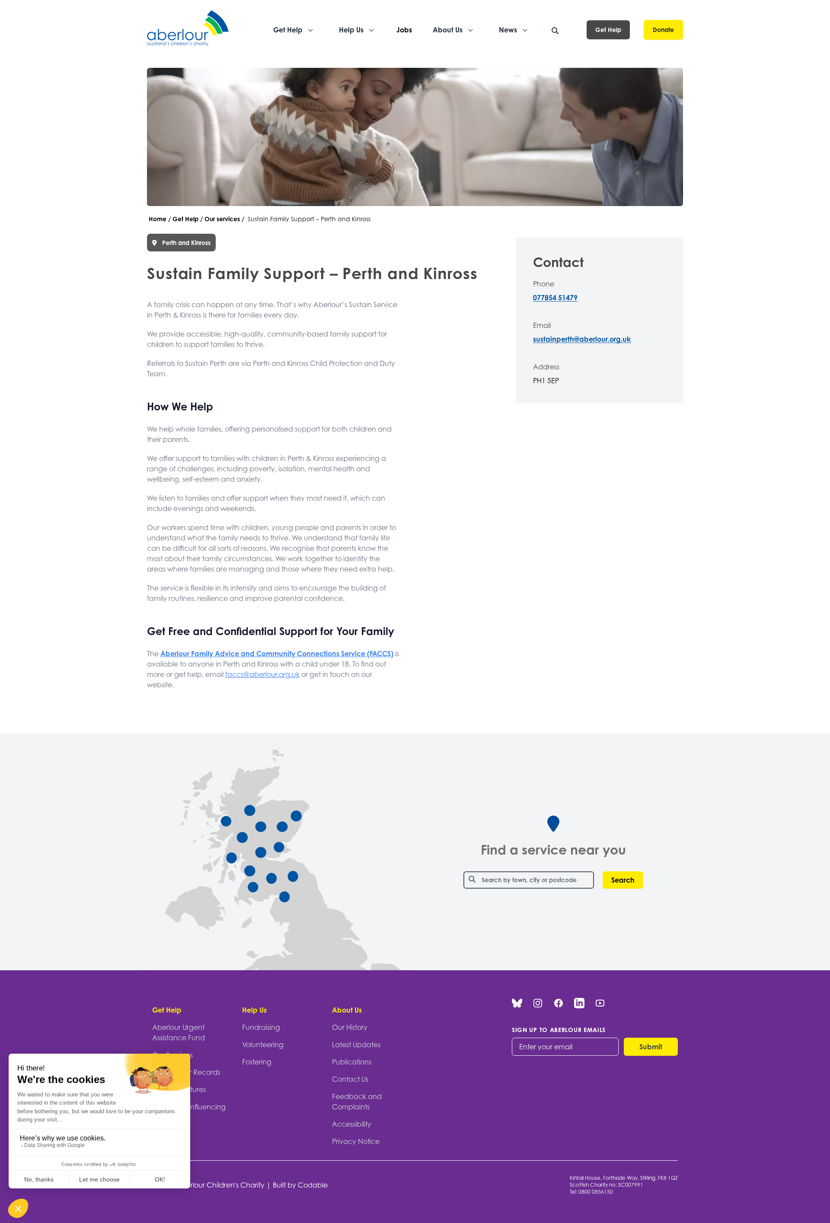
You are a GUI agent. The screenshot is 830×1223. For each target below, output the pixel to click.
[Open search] (555, 30)
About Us (347, 1010)
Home (157, 218)
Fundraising (261, 1027)
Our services (222, 218)
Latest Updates (356, 1044)
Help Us (254, 1010)
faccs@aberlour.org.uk (262, 674)
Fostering (256, 1062)
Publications (351, 1062)
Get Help (608, 29)
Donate (663, 29)
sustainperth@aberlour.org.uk (582, 339)
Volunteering (263, 1044)
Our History (349, 1027)
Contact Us (350, 1079)
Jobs (404, 29)
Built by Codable (300, 1185)
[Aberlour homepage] (188, 29)
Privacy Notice (356, 1141)
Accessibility (351, 1124)
